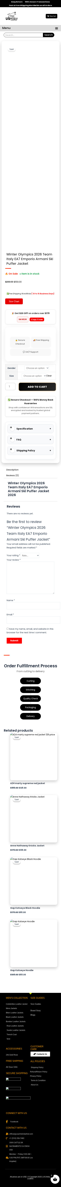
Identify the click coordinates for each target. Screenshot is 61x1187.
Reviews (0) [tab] (12, 475)
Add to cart (37, 387)
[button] (56, 28)
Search (48, 35)
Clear (49, 375)
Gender (11, 368)
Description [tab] (12, 469)
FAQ (18, 440)
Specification (24, 429)
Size (11, 375)
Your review (14, 559)
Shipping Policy (25, 450)
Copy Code (37, 319)
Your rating (13, 555)
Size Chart (14, 301)
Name (11, 600)
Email (10, 614)
